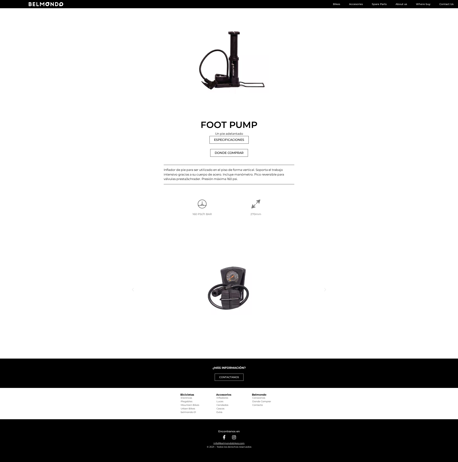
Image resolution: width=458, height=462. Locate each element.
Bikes (336, 4)
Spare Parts (379, 4)
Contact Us (446, 4)
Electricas (186, 397)
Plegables (186, 401)
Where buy (423, 4)
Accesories (356, 4)
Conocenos (258, 397)
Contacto (257, 404)
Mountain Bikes (190, 404)
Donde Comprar (261, 401)
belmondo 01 (188, 412)
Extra (219, 412)
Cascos (220, 408)
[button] (133, 289)
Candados (222, 404)
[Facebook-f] (224, 437)
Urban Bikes (188, 408)
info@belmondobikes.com (229, 443)
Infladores (222, 397)
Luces (219, 401)
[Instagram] (234, 437)
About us (401, 4)
